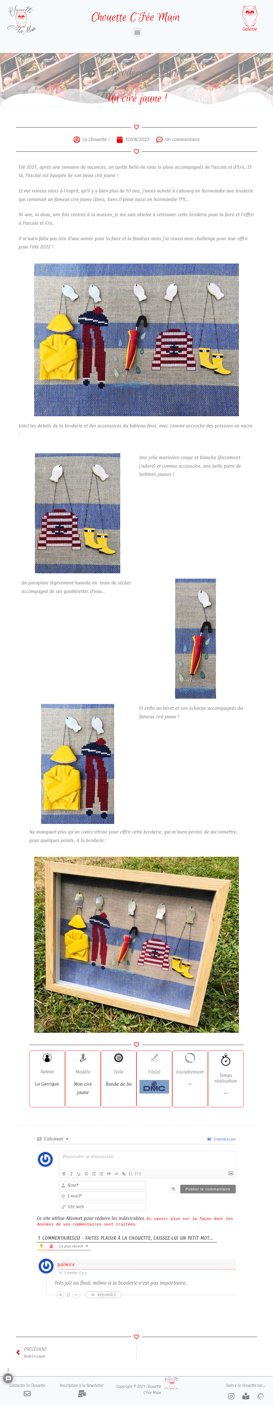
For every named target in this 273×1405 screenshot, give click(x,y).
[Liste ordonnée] (94, 1174)
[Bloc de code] (116, 1174)
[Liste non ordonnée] (101, 1174)
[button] (137, 32)
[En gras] (64, 1174)
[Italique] (71, 1174)
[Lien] (123, 1174)
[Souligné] (79, 1174)
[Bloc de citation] (109, 1174)
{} (131, 1173)
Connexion (224, 1139)
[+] (138, 1173)
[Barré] (86, 1174)
